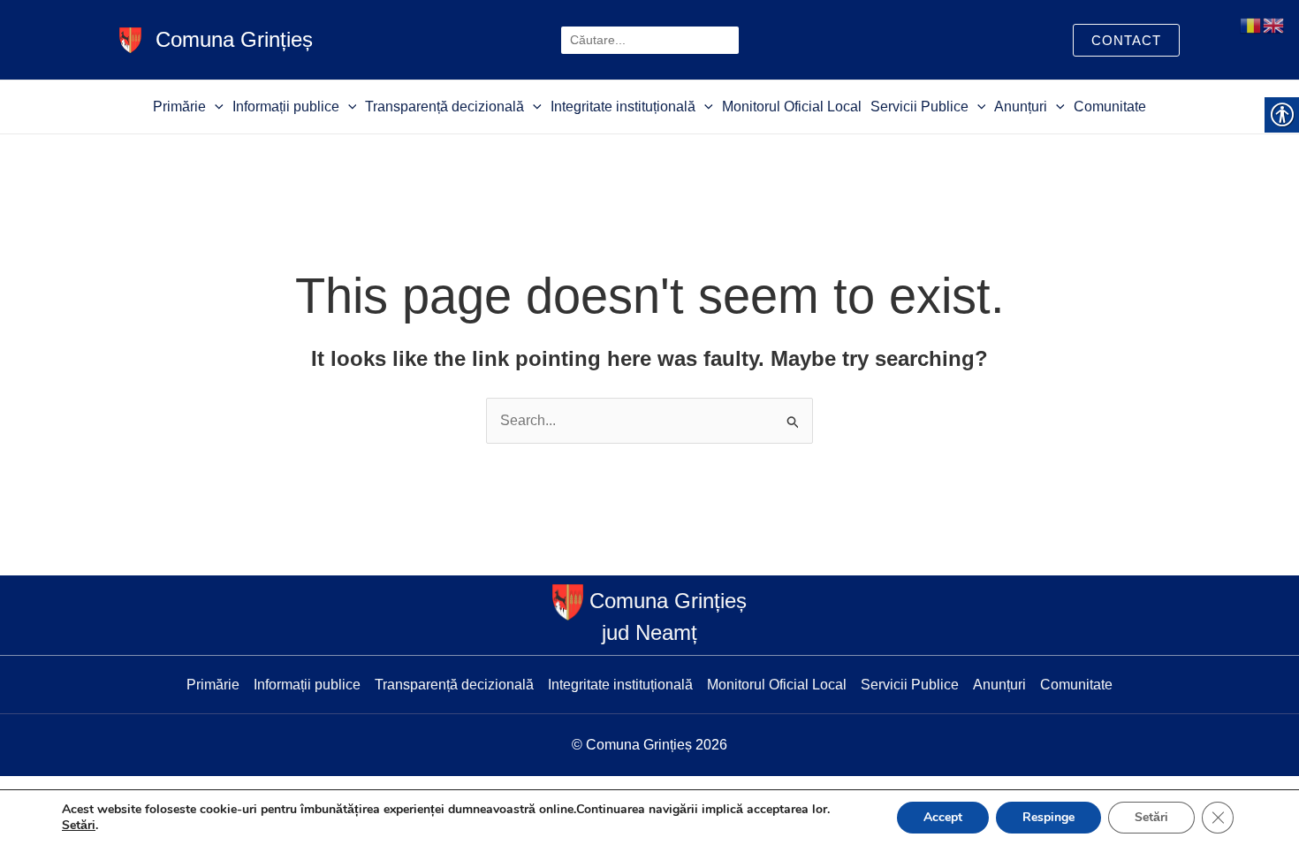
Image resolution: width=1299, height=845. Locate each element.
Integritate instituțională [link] (623, 106)
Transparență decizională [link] (444, 106)
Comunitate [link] (1110, 106)
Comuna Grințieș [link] (234, 39)
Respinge (1048, 817)
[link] (130, 38)
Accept (942, 817)
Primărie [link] (179, 106)
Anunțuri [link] (1020, 106)
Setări (78, 826)
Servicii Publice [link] (919, 106)
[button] (215, 106)
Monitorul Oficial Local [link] (792, 106)
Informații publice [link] (285, 106)
